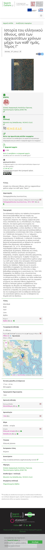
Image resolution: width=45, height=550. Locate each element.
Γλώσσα (6, 440)
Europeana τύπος (9, 448)
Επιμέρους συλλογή (10, 481)
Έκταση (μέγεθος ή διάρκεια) (14, 381)
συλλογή (6, 119)
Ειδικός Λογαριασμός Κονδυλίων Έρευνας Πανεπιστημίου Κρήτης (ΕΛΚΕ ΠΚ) (17, 109)
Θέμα (5, 422)
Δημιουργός (7, 193)
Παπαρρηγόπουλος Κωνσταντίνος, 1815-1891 (19, 202)
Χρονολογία (7, 412)
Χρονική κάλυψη (9, 400)
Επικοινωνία (7, 530)
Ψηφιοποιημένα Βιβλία (11, 484)
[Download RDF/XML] (12, 52)
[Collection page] (4, 117)
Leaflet (13, 375)
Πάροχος (6, 465)
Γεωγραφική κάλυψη (11, 327)
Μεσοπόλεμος (8, 406)
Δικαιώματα (7, 456)
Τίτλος (5, 183)
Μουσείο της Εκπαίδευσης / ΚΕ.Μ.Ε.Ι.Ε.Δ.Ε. (18, 122)
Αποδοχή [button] (35, 542)
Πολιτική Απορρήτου (18, 530)
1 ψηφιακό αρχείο (10, 147)
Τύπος (5, 301)
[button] (22, 356)
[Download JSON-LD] (20, 52)
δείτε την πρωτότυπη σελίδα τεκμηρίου (18, 136)
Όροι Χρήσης (29, 530)
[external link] (4, 112)
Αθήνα (5, 336)
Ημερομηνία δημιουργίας (12, 392)
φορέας (6, 97)
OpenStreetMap (21, 375)
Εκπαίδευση (7, 434)
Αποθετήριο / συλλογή (11, 474)
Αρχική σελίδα (8, 23)
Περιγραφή (7, 210)
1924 (5, 416)
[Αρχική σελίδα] (15, 4)
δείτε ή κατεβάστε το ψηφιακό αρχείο (16, 153)
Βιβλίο (5, 321)
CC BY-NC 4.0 (7, 168)
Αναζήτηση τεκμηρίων (23, 23)
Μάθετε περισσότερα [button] (12, 546)
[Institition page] (4, 95)
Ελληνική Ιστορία (9, 431)
